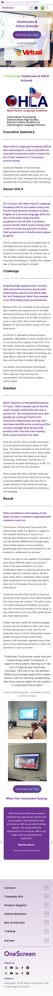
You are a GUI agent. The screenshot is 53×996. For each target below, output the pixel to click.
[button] (26, 888)
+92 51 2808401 (34, 2)
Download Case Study (26, 34)
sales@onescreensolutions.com (14, 2)
